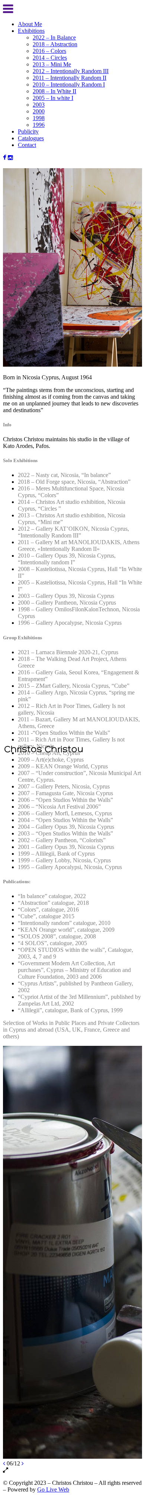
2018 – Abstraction (55, 44)
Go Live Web (53, 1489)
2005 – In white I (53, 98)
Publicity (28, 131)
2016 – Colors (49, 51)
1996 (39, 125)
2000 (39, 111)
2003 (39, 104)
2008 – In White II (54, 91)
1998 (39, 118)
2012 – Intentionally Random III (71, 71)
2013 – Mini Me (52, 64)
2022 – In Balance (54, 37)
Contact (27, 145)
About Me (30, 24)
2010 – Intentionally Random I (69, 84)
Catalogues (31, 138)
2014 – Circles (50, 57)
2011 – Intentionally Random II (69, 78)
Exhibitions (31, 31)
